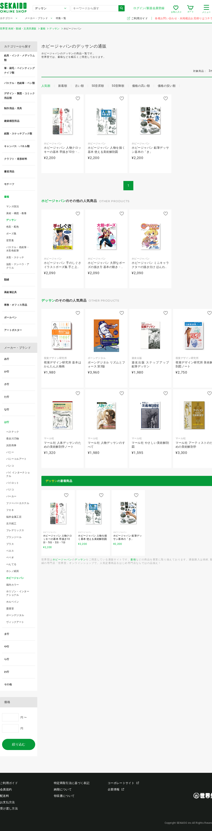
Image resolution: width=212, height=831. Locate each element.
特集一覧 (61, 18)
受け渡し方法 (9, 808)
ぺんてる (11, 564)
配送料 (4, 795)
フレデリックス (15, 530)
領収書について (64, 795)
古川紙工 (11, 523)
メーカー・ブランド (36, 18)
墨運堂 (10, 608)
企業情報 (113, 789)
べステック (12, 431)
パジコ (10, 489)
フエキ (10, 510)
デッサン (48, 300)
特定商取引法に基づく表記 (71, 783)
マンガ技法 (12, 206)
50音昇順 (98, 85)
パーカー (11, 496)
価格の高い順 (141, 85)
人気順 (45, 85)
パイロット (12, 482)
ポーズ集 (11, 233)
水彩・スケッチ (15, 257)
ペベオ (10, 557)
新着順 (62, 85)
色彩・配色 (12, 226)
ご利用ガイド (139, 18)
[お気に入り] (175, 9)
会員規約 (6, 789)
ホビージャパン (53, 201)
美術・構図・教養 (16, 213)
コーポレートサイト (121, 783)
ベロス (10, 550)
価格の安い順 (167, 85)
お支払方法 (7, 802)
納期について (63, 789)
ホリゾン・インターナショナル (17, 593)
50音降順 (118, 85)
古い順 (79, 85)
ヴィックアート (15, 622)
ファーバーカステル (17, 503)
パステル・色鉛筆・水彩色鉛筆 (17, 249)
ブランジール (14, 537)
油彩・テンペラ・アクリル (17, 266)
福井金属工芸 (14, 516)
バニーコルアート (16, 458)
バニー (10, 452)
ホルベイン (12, 601)
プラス (10, 544)
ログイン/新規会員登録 (148, 8)
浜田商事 (11, 445)
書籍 (133, 559)
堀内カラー (12, 584)
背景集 (10, 240)
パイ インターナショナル (18, 474)
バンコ (10, 465)
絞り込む (18, 744)
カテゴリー (6, 18)
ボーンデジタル (15, 615)
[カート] (190, 9)
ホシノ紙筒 (12, 571)
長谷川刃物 (12, 438)
